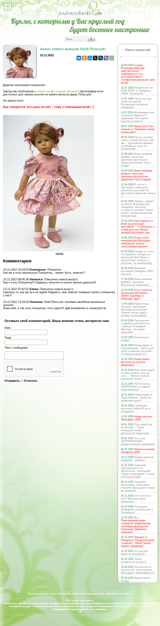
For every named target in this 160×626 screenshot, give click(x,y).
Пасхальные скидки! (135, 339)
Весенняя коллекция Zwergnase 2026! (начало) (137, 271)
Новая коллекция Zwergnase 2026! (138, 451)
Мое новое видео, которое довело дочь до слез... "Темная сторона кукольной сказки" (138, 374)
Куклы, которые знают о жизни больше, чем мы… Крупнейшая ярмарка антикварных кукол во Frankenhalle (137, 143)
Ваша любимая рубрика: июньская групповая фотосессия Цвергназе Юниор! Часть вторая (136, 159)
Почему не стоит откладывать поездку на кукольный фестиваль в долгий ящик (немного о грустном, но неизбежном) (137, 257)
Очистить (30, 380)
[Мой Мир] (89, 58)
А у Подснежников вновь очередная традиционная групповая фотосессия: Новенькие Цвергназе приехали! (136, 525)
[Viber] (106, 58)
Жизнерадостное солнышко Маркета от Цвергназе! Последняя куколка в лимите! (137, 117)
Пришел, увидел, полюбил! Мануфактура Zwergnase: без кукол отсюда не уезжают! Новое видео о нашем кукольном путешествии (138, 208)
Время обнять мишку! (136, 579)
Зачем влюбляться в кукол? (133, 560)
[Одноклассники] (84, 58)
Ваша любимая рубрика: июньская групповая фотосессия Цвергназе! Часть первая (136, 175)
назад (59, 253)
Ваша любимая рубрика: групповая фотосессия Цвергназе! (136, 282)
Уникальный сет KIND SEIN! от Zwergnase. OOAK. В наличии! (137, 90)
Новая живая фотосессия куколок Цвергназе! (135, 362)
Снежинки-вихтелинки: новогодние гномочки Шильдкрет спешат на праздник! (138, 486)
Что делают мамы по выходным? (134, 552)
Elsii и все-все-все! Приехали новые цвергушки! (136, 498)
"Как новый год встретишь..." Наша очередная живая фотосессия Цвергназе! (136, 429)
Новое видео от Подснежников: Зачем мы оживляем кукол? (137, 397)
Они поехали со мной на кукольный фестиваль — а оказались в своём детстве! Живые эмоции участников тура (138, 226)
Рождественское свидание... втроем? (137, 459)
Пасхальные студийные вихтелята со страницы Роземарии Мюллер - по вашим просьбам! (135, 326)
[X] (95, 58)
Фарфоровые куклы (119, 593)
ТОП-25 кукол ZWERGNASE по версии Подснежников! (135, 386)
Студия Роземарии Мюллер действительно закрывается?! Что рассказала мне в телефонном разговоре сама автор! (138, 74)
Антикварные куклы (93, 593)
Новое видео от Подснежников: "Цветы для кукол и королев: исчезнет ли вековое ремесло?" (137, 349)
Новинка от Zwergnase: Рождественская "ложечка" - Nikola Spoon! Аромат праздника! (137, 541)
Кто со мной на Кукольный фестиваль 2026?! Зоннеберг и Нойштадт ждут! (136, 294)
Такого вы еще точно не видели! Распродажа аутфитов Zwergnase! (136, 103)
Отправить (12, 380)
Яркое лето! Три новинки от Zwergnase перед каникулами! (138, 129)
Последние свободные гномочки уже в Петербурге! (137, 509)
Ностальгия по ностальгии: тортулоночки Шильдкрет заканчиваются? (137, 569)
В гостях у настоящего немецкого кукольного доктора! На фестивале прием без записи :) (138, 190)
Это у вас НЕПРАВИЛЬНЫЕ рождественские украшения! (138, 441)
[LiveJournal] (100, 58)
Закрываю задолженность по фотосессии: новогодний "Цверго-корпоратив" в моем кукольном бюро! (138, 471)
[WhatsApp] (111, 58)
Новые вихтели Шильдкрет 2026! (136, 418)
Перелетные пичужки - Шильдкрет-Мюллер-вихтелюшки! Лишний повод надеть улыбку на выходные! (135, 309)
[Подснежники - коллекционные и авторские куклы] (80, 16)
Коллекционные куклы (42, 593)
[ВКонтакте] (78, 58)
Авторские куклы (68, 593)
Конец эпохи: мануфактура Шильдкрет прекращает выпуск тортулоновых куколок (136, 242)
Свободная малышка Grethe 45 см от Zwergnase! (136, 408)
